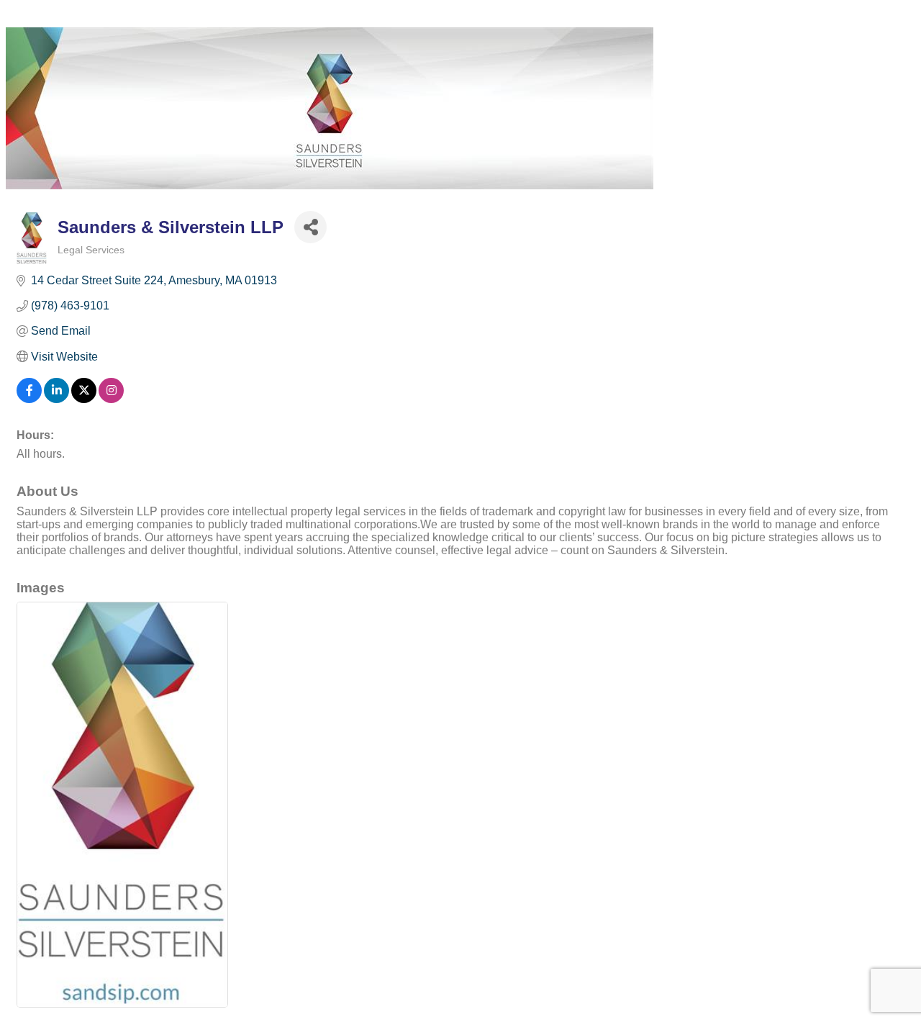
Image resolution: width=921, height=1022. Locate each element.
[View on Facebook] (29, 399)
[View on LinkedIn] (56, 399)
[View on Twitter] (83, 399)
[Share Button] (310, 227)
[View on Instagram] (111, 399)
